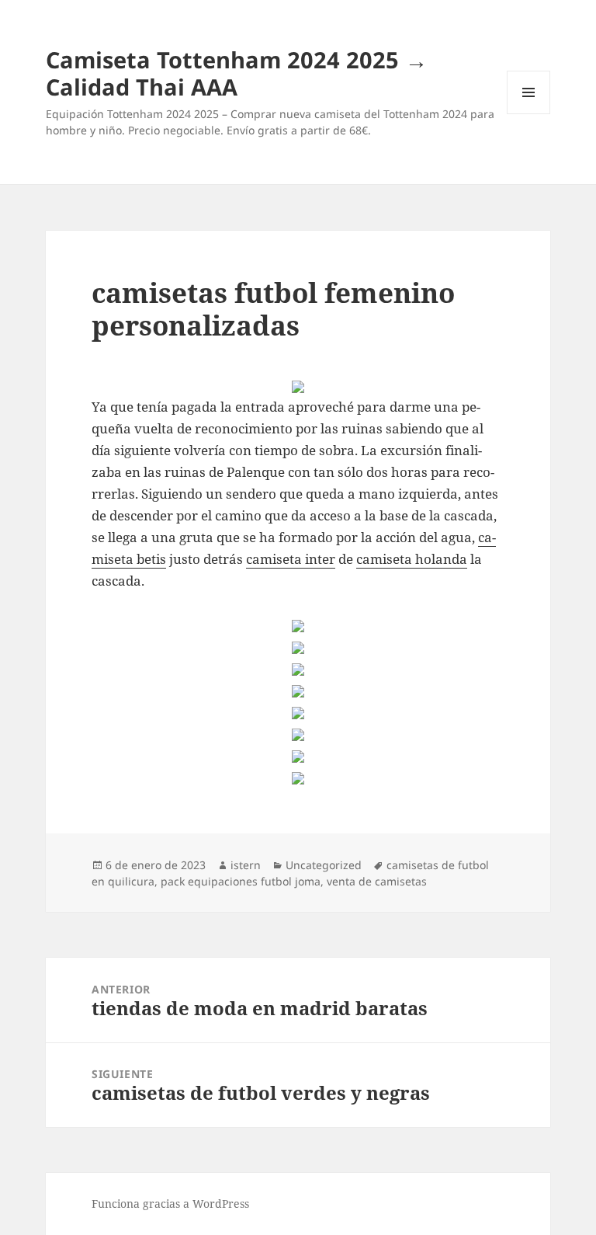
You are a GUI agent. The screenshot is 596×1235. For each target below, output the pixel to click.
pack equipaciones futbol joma (241, 881)
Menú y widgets (529, 113)
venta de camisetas (377, 881)
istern (245, 865)
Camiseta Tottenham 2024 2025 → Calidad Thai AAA (237, 73)
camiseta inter (290, 559)
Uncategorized (324, 865)
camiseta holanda (411, 559)
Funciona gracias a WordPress (170, 1203)
